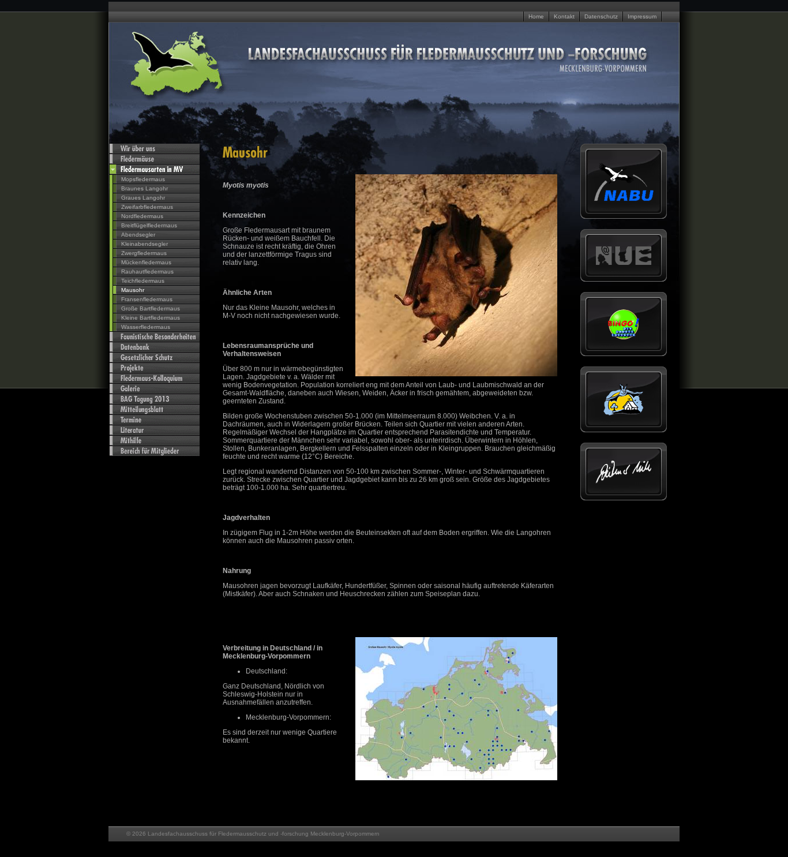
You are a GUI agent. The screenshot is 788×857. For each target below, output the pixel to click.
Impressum (642, 16)
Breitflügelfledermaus (149, 225)
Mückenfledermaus (146, 262)
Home (536, 16)
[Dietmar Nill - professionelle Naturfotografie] (623, 481)
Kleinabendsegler (144, 244)
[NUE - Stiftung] (623, 263)
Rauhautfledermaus (147, 271)
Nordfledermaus (142, 216)
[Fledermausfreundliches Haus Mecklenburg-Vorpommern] (623, 413)
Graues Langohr (143, 197)
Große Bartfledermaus (150, 308)
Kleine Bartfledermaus (150, 318)
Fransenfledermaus (146, 299)
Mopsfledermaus (143, 179)
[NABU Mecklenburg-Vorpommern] (623, 200)
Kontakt (564, 16)
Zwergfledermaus (144, 253)
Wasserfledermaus (145, 327)
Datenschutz (601, 16)
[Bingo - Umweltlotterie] (623, 337)
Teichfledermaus (142, 281)
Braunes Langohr (144, 188)
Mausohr (132, 290)
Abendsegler (138, 234)
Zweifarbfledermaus (147, 207)
